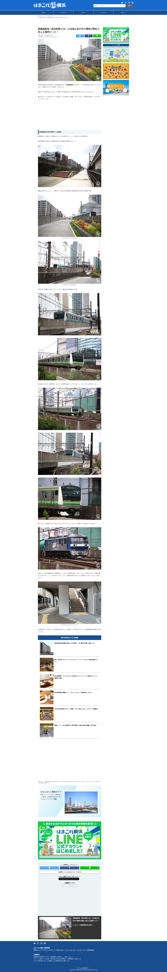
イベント (103, 12)
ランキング (63, 12)
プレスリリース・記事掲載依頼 (85, 950)
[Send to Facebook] (89, 35)
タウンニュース (66, 885)
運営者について (38, 950)
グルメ (83, 12)
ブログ (43, 12)
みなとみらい (74, 885)
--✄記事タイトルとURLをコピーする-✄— (47, 36)
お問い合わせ (60, 950)
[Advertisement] (83, 23)
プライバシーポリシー (49, 950)
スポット (123, 12)
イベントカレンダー (70, 950)
